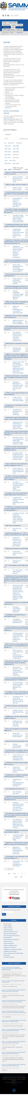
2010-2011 (16, 154)
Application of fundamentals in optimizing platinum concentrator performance (18, 850)
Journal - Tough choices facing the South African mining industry (13, 981)
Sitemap (23, 1076)
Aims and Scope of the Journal (11, 935)
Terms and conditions (15, 1076)
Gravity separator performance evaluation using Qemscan (17, 281)
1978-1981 (8, 146)
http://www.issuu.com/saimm (11, 119)
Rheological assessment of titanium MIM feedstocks (17, 609)
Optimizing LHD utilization (17, 561)
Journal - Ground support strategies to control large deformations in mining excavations (14, 1021)
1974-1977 (19, 143)
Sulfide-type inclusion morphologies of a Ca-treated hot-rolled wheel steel (17, 309)
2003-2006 (16, 151)
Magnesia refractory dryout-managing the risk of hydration (18, 321)
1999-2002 (8, 151)
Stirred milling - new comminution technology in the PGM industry (18, 863)
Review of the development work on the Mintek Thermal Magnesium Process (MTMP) (18, 268)
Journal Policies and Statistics (11, 939)
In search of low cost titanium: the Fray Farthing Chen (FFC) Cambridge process (18, 757)
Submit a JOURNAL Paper (10, 945)
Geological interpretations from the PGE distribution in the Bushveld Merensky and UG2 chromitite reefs (18, 806)
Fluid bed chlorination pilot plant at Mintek (17, 745)
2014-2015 (16, 157)
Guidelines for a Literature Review (13, 949)
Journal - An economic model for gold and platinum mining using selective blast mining (14, 990)
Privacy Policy (6, 1076)
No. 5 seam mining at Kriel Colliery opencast (17, 571)
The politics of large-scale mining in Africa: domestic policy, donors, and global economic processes (18, 218)
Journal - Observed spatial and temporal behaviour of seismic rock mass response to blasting (14, 1001)
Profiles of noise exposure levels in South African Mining (18, 399)
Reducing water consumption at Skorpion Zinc (17, 349)
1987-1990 (8, 149)
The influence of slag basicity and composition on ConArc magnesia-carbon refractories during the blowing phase (18, 517)
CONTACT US (20, 1082)
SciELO (7, 108)
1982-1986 (16, 146)
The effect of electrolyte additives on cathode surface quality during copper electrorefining (18, 486)
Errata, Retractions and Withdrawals (13, 953)
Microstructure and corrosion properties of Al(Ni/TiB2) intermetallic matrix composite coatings (18, 441)
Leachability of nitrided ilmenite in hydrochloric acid (17, 621)
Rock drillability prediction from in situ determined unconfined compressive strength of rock (17, 336)
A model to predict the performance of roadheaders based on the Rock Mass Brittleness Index (18, 456)
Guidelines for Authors (10, 947)
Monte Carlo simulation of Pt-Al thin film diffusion (17, 735)
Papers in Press (8, 928)
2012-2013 (8, 157)
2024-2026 (16, 163)
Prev (14, 873)
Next (16, 877)
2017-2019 (12, 160)
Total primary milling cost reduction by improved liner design (18, 837)
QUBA (15, 1083)
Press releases (8, 926)
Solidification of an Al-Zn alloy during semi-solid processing (17, 723)
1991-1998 (16, 149)
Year (5, 169)
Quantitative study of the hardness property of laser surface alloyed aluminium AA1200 (18, 425)
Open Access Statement (10, 933)
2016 (6, 160)
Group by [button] (8, 134)
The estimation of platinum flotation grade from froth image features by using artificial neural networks (18, 823)
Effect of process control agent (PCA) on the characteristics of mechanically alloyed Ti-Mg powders (18, 654)
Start (9, 873)
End (21, 877)
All (5, 143)
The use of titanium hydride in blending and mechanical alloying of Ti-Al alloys (18, 686)
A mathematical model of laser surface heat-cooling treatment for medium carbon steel (18, 233)
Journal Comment (8, 929)
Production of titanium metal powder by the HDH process (18, 769)
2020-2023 (8, 163)
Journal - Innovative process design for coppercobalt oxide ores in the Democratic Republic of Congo (12, 969)
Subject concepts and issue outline (17, 188)
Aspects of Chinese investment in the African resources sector (18, 179)
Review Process (8, 941)
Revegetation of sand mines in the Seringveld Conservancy (17, 412)
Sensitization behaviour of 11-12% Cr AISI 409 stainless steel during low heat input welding (17, 541)
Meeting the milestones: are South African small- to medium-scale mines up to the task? (18, 386)
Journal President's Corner (11, 931)
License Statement (9, 943)
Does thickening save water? (17, 792)
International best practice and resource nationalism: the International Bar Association (17, 202)
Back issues (7, 955)
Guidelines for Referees (10, 951)
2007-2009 (8, 154)
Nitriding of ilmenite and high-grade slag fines (18, 712)
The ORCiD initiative (9, 957)
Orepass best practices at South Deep (17, 553)
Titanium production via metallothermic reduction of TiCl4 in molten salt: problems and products (18, 637)
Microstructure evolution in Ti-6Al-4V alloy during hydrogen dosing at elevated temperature (18, 671)
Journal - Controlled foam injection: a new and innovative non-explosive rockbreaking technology (14, 1011)
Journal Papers (7, 924)
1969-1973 (11, 143)
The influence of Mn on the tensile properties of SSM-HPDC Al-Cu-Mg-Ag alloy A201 (18, 700)
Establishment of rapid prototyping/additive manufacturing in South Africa (18, 783)
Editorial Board (8, 937)
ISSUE (9, 169)
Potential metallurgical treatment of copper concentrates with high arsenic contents (18, 295)
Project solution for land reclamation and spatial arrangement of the (18, 471)
